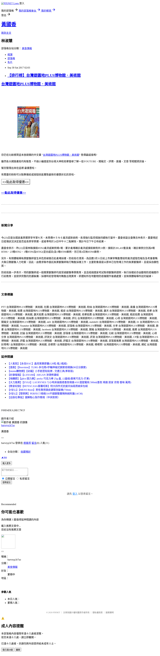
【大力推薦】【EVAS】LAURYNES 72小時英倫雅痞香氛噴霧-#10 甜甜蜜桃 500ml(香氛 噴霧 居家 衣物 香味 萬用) (69, 382)
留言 (34, 443)
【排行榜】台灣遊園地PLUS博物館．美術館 (44, 75)
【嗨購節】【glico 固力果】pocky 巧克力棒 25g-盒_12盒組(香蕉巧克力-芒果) (49, 378)
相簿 (10, 54)
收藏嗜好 (26, 451)
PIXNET (56, 612)
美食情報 (27, 48)
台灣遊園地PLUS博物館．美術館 (28, 84)
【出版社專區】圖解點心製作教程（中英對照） (34, 397)
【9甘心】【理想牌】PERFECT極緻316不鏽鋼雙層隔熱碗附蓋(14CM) (45, 393)
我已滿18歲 (7, 650)
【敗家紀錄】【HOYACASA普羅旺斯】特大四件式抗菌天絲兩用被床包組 (48, 386)
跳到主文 (6, 33)
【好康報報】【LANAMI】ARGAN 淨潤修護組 (33, 374)
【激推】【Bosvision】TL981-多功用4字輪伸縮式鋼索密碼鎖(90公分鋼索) (47, 367)
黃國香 (8, 24)
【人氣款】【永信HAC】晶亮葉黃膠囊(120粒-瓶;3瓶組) (37, 363)
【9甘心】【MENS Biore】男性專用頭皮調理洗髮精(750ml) (39, 390)
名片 (10, 62)
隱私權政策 (97, 612)
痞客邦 (27, 443)
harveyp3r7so (8, 425)
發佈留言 (6, 482)
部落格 (11, 58)
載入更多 (6, 463)
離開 (18, 650)
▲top (4, 457)
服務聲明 (110, 612)
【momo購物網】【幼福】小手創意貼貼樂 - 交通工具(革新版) (41, 371)
